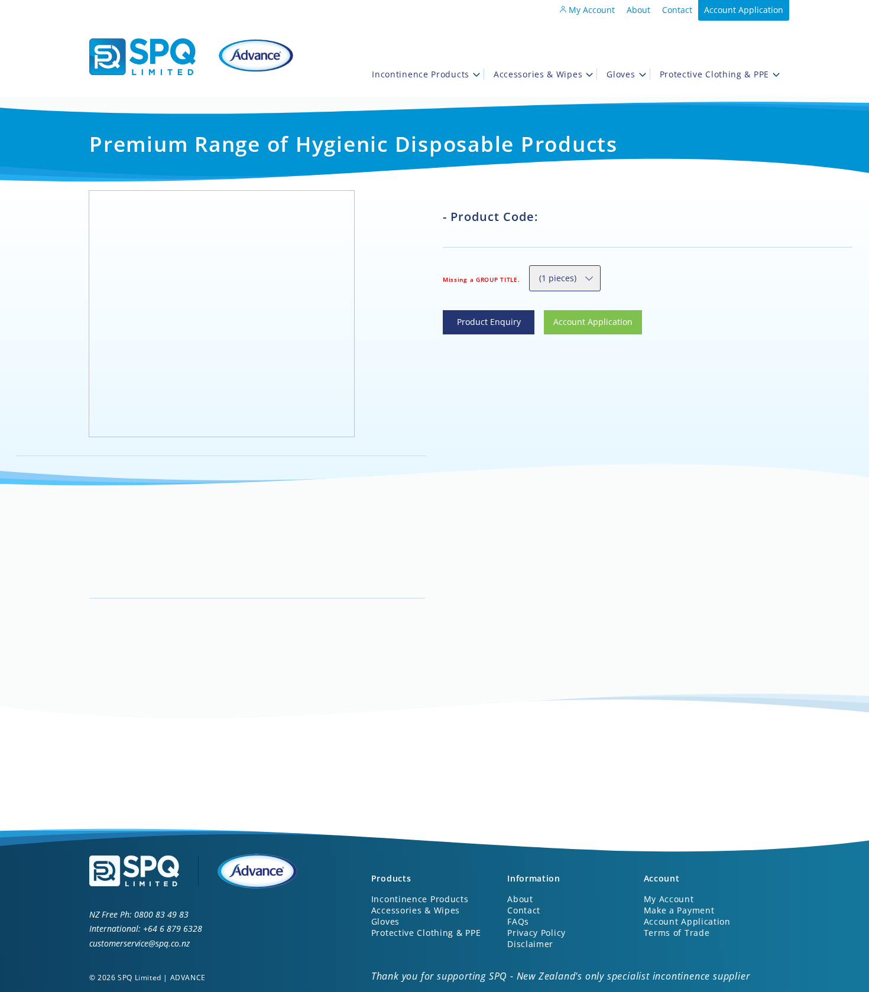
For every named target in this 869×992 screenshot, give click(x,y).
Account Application (743, 9)
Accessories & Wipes (538, 74)
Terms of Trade (677, 932)
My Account (590, 9)
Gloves (621, 74)
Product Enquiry (475, 317)
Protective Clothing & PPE (715, 74)
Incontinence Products (420, 74)
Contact (677, 9)
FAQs (518, 921)
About (638, 9)
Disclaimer (530, 943)
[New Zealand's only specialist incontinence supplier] (142, 59)
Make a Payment (679, 910)
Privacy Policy (536, 932)
